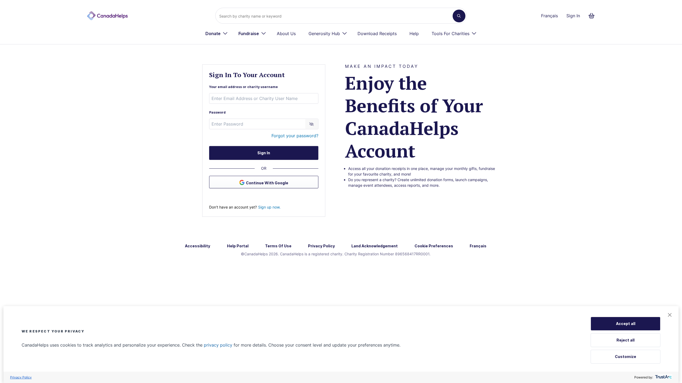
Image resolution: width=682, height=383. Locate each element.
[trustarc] (663, 377)
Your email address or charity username (243, 87)
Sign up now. (269, 207)
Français (549, 15)
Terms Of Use (278, 246)
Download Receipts (377, 33)
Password (217, 112)
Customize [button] (625, 356)
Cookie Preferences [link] (434, 246)
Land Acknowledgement (374, 246)
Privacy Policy (21, 377)
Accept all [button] (625, 323)
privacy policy (218, 345)
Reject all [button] (625, 340)
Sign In (573, 15)
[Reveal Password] (311, 124)
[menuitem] (216, 33)
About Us (286, 33)
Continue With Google (267, 183)
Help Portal (238, 246)
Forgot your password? (294, 135)
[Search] (459, 16)
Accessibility (197, 246)
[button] (669, 315)
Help (414, 33)
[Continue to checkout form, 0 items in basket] (593, 15)
